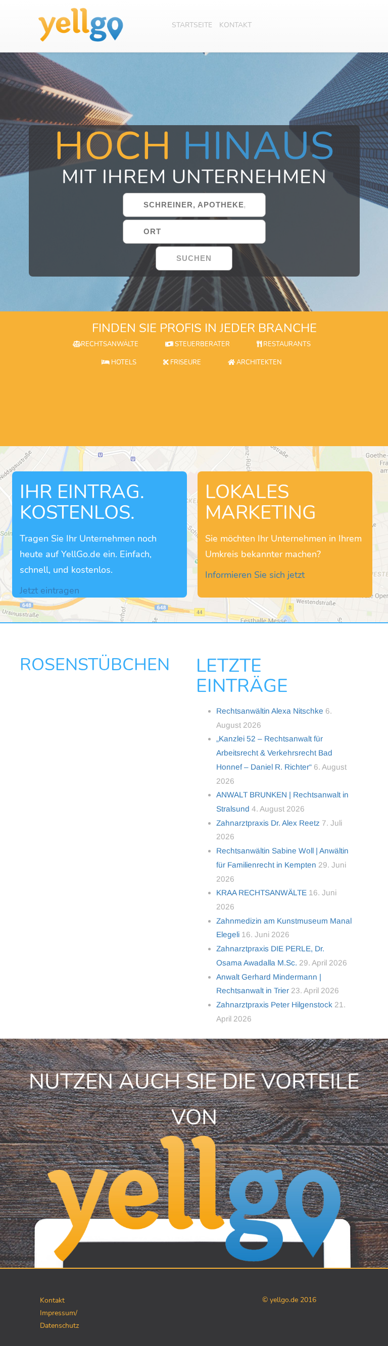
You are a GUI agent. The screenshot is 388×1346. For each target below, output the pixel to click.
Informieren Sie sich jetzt (255, 575)
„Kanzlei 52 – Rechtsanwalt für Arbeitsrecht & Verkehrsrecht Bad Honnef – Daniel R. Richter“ (274, 752)
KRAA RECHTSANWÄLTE (261, 892)
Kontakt (235, 25)
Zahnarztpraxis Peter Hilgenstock (274, 1004)
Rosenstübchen (95, 664)
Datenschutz (59, 1325)
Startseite (192, 25)
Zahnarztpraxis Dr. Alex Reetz (268, 823)
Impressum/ (58, 1313)
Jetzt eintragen (49, 590)
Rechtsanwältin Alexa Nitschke (269, 711)
